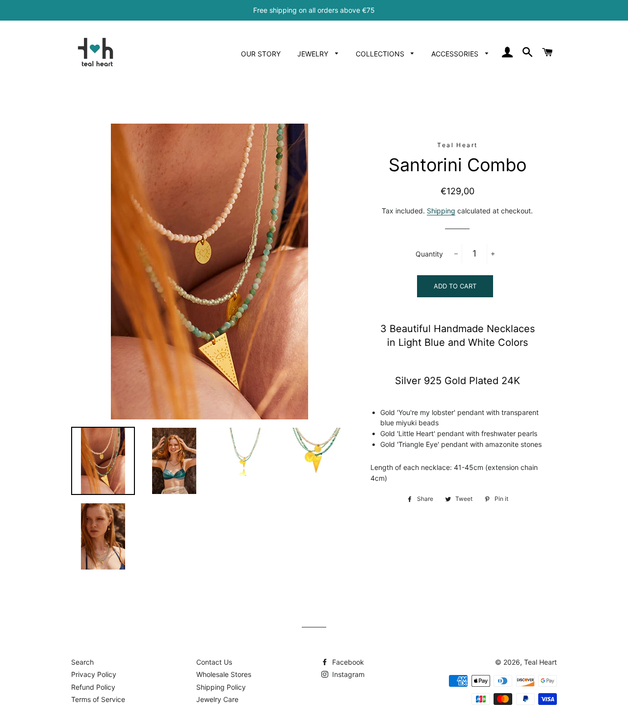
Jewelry (313, 54)
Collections (381, 54)
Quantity (429, 254)
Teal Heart (540, 662)
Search (82, 662)
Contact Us (214, 662)
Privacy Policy (93, 674)
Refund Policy (93, 687)
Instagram (347, 674)
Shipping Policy (221, 687)
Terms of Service (98, 699)
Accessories (455, 54)
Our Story (261, 54)
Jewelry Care (217, 699)
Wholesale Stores (223, 674)
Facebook (347, 662)
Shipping (441, 211)
